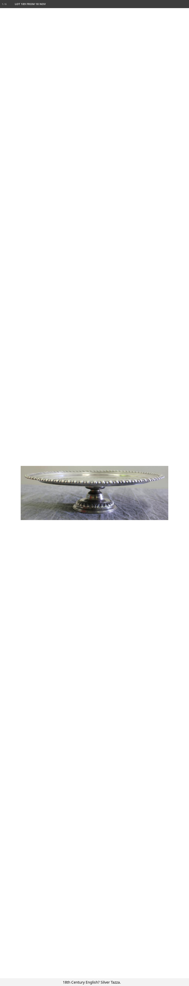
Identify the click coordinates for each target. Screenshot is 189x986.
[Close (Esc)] (185, 4)
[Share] (177, 4)
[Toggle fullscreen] (169, 4)
